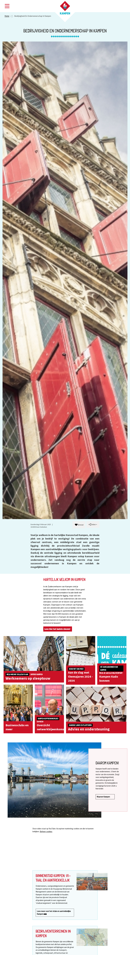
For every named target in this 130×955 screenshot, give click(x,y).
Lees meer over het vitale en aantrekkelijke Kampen (54, 912)
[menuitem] (79, 524)
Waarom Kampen (103, 796)
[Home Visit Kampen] (65, 7)
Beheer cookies (46, 831)
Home (7, 16)
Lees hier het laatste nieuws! (57, 629)
